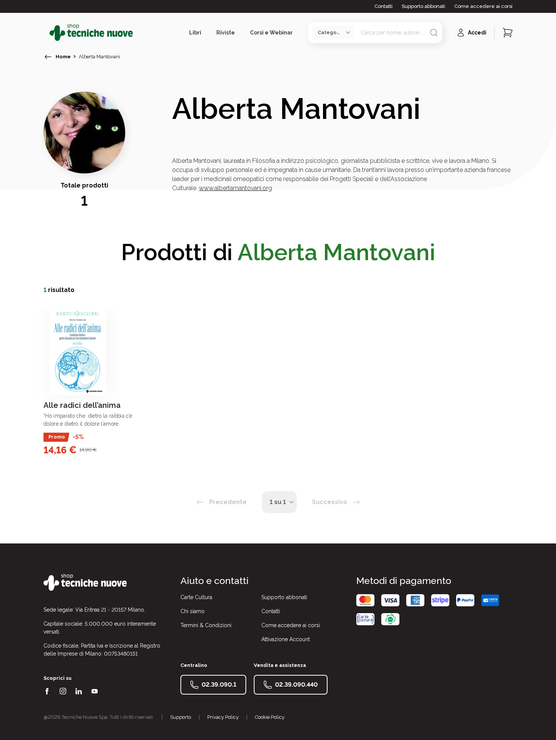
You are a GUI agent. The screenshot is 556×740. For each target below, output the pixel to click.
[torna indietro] (48, 56)
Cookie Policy (269, 717)
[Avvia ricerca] (433, 32)
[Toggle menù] (46, 33)
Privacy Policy (223, 717)
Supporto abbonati (423, 6)
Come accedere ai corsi (483, 6)
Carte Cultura (196, 597)
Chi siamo (192, 611)
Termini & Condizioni (205, 625)
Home (63, 56)
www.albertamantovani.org (235, 188)
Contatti (383, 6)
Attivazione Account (285, 639)
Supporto (180, 717)
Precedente (228, 502)
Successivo (329, 502)
